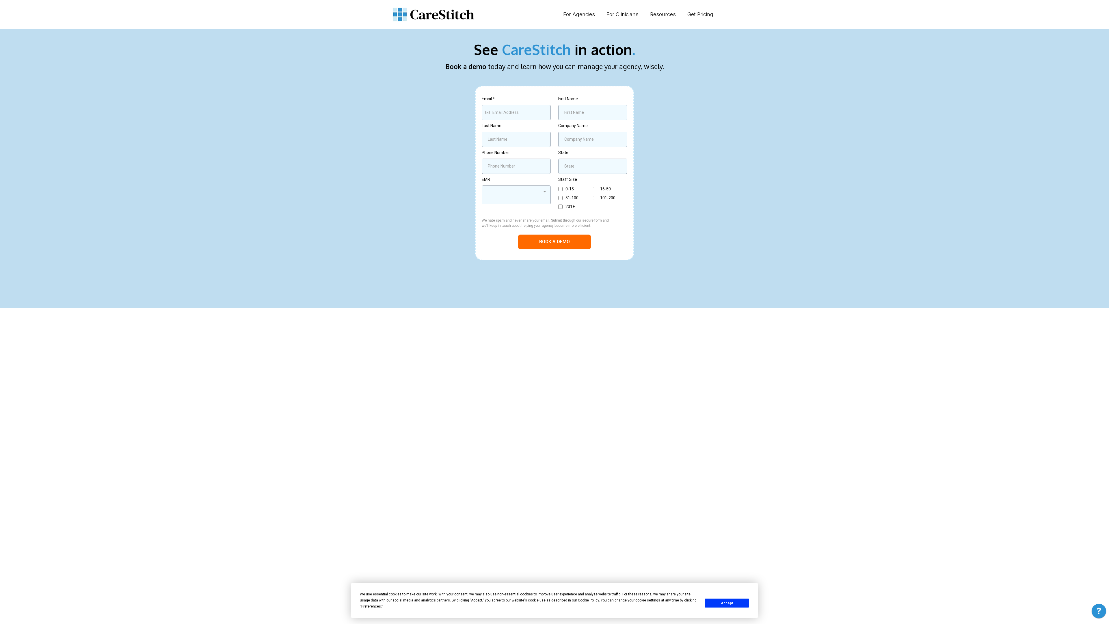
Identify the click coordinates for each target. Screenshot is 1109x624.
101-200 (607, 198)
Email (488, 98)
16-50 (605, 189)
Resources (663, 14)
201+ (570, 206)
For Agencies (579, 14)
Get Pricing (700, 14)
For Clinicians (622, 14)
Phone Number (495, 152)
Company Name (573, 125)
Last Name (491, 125)
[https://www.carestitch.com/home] (433, 14)
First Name (568, 98)
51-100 (571, 198)
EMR (486, 179)
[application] (1099, 612)
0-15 (569, 189)
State (563, 152)
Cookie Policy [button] (588, 600)
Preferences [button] (371, 606)
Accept (727, 603)
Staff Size (567, 179)
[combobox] (516, 194)
